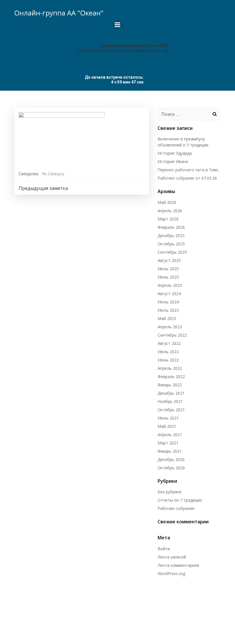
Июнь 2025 (168, 277)
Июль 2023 (168, 310)
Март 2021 (168, 443)
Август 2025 (169, 260)
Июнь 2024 (168, 302)
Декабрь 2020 (171, 459)
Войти (164, 548)
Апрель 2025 (170, 285)
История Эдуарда (175, 153)
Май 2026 (167, 202)
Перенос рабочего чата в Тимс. (189, 169)
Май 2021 (167, 426)
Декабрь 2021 (171, 393)
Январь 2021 (170, 451)
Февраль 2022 (171, 376)
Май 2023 (167, 318)
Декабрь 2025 (171, 235)
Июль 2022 (168, 351)
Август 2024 (169, 293)
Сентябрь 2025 (172, 252)
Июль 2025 (168, 268)
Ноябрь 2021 (170, 401)
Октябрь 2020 (171, 467)
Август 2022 (169, 343)
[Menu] (117, 25)
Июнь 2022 (168, 360)
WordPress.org (171, 573)
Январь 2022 (170, 384)
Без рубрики (169, 491)
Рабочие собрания (176, 508)
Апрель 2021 (170, 434)
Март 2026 (168, 219)
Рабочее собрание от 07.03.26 (187, 178)
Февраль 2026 (171, 227)
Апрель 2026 (170, 210)
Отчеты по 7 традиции (180, 500)
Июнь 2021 (168, 418)
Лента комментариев (178, 565)
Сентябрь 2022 (172, 335)
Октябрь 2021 (171, 409)
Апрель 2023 (170, 326)
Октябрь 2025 (171, 244)
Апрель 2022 (170, 368)
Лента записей (172, 557)
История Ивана (173, 161)
